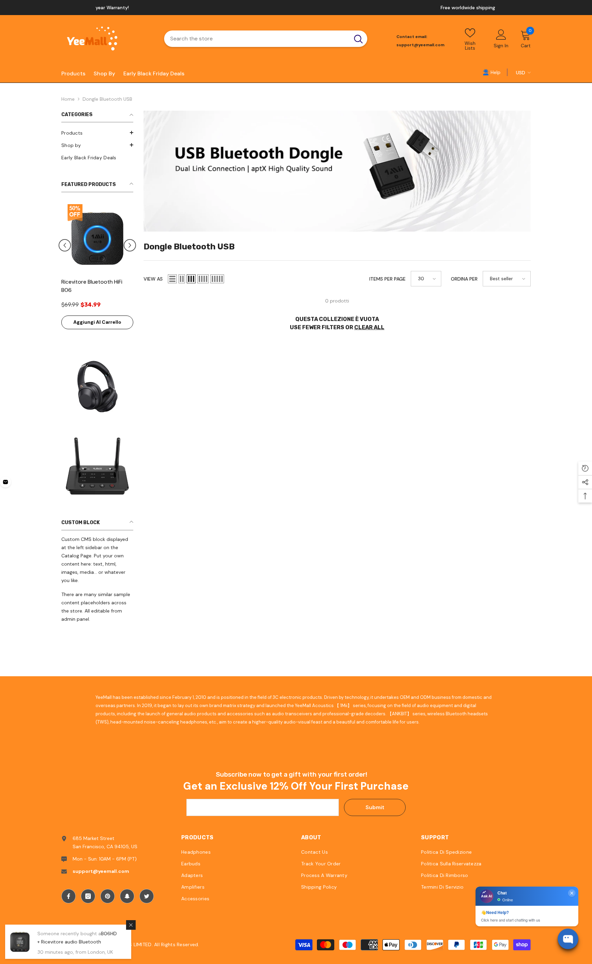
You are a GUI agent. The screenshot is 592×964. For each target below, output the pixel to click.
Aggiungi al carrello (97, 322)
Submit (375, 807)
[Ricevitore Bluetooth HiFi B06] (97, 238)
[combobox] (256, 38)
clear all (369, 327)
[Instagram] (88, 896)
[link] (492, 72)
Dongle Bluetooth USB (107, 99)
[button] (97, 132)
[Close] (131, 925)
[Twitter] (146, 896)
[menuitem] (97, 133)
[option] (296, 7)
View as (153, 279)
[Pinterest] (107, 896)
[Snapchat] (127, 896)
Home (68, 99)
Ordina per (464, 279)
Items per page (387, 279)
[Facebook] (68, 896)
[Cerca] (265, 38)
